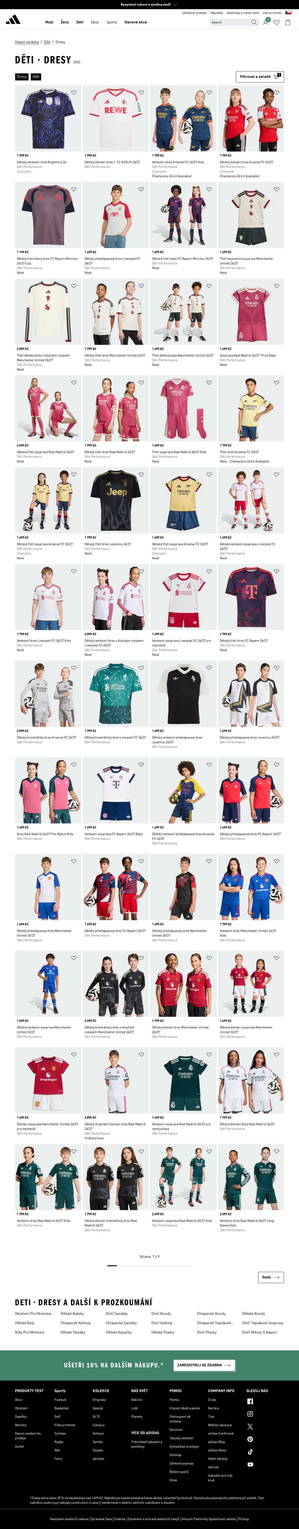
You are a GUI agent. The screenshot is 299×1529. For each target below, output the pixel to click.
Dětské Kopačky (119, 1332)
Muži (49, 22)
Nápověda (217, 13)
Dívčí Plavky (207, 1332)
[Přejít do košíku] (287, 22)
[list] (125, 77)
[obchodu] (13, 20)
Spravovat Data (101, 1519)
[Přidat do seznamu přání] (74, 93)
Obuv (95, 22)
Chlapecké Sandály (121, 1323)
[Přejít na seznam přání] (276, 22)
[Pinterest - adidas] (265, 1440)
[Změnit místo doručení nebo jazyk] (288, 13)
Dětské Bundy (253, 1314)
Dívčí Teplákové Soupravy (262, 1323)
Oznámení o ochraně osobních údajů (153, 1519)
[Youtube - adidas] (265, 1465)
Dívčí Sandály (117, 1314)
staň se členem (272, 13)
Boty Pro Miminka (29, 1332)
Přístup (243, 1519)
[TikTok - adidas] (265, 1452)
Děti (79, 22)
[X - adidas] (265, 1427)
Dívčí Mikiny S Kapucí (259, 1332)
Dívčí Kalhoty (161, 1323)
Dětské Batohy (72, 1314)
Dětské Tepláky (73, 1332)
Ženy (65, 22)
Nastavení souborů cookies (69, 1519)
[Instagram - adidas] (265, 1414)
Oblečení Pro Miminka (33, 1314)
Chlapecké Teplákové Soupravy (214, 1323)
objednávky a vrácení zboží (243, 13)
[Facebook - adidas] (265, 1402)
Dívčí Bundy (161, 1314)
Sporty (112, 22)
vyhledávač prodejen (194, 13)
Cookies (119, 1519)
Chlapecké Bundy (211, 1314)
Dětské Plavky (162, 1332)
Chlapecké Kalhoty (76, 1323)
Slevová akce (136, 22)
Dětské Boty (24, 1323)
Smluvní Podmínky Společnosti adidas (208, 1519)
